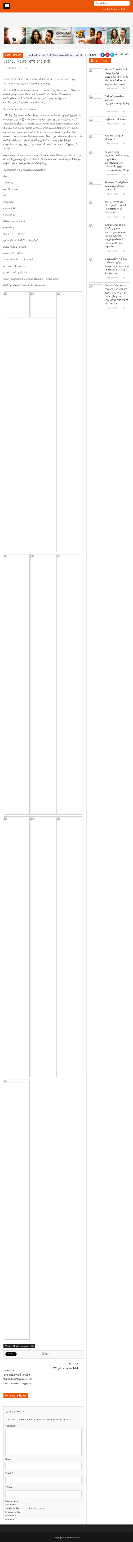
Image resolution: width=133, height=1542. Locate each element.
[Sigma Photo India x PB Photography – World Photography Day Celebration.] (95, 207)
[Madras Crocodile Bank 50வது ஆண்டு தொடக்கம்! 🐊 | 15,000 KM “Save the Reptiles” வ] (95, 74)
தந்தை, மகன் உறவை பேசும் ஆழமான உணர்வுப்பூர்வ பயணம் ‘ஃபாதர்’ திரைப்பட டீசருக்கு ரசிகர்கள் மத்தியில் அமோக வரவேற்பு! (115, 235)
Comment (11, 1425)
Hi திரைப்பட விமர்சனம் (116, 119)
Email (9, 1473)
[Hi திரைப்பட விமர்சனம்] (95, 124)
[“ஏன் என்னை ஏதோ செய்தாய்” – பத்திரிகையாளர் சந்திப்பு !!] (95, 101)
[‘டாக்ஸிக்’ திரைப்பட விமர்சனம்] (95, 141)
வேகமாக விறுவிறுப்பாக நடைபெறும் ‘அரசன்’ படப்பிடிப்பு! (116, 186)
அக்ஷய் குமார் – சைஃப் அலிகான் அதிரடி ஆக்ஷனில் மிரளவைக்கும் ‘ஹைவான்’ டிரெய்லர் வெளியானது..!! (117, 266)
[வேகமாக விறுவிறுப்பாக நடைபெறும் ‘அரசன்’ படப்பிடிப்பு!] (95, 187)
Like (26, 68)
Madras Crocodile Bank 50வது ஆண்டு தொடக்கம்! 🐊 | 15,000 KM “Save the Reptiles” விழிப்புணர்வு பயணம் (116, 76)
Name (9, 1459)
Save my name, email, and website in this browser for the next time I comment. (12, 1510)
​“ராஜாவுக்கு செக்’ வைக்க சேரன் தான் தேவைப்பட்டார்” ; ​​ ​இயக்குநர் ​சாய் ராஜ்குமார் (18, 1377)
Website (9, 1487)
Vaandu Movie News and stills (19, 1346)
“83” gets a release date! (65, 1366)
